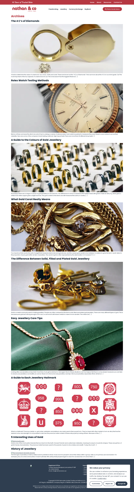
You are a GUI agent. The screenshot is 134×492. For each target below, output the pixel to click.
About (99, 2)
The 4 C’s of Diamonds (25, 21)
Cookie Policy (101, 479)
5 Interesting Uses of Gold (27, 437)
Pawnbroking (53, 9)
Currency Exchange (76, 9)
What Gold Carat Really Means (30, 199)
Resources (107, 2)
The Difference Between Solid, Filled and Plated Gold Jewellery (50, 258)
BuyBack (88, 9)
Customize (96, 484)
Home (92, 2)
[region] (108, 476)
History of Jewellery (23, 449)
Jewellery (63, 9)
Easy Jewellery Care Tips (26, 318)
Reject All (109, 484)
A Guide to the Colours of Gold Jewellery (36, 140)
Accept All (121, 484)
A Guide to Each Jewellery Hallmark (33, 377)
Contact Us (118, 2)
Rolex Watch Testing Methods (30, 80)
